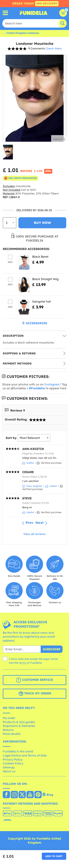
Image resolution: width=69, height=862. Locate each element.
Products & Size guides (19, 722)
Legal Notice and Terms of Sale (25, 755)
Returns (8, 730)
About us (9, 771)
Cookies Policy (13, 763)
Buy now (42, 223)
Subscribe (51, 649)
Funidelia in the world (18, 751)
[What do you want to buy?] (5, 13)
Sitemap (9, 767)
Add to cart (54, 856)
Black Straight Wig (45, 279)
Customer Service (37, 680)
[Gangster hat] (23, 307)
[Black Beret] (23, 262)
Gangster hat (41, 301)
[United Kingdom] (6, 795)
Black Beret (40, 256)
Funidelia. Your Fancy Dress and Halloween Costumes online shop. (33, 13)
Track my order (37, 693)
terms (22, 662)
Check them (54, 48)
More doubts (12, 734)
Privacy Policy (12, 759)
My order (9, 718)
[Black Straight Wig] (23, 284)
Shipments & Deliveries (19, 726)
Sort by (11, 438)
